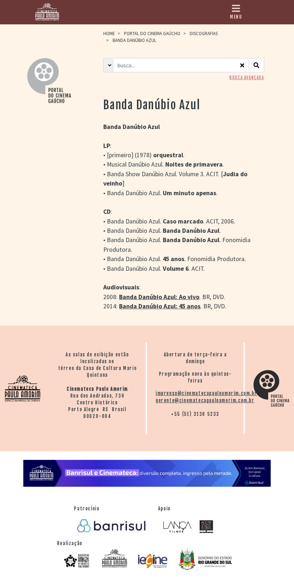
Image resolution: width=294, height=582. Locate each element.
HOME (109, 33)
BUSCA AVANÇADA (246, 77)
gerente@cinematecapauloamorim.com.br (205, 400)
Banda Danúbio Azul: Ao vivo (159, 297)
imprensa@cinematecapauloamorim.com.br (206, 393)
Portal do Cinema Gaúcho (152, 33)
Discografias (204, 33)
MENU (236, 17)
